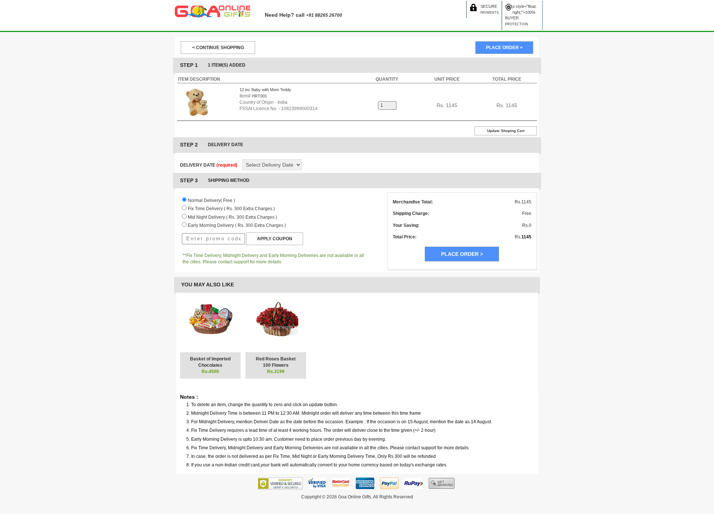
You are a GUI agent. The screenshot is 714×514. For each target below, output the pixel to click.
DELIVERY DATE (208, 165)
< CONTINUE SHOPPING (218, 47)
